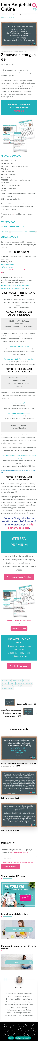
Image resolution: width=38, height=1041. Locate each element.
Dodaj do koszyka (19, 628)
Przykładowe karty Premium (19, 577)
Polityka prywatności (23, 1038)
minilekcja (17, 680)
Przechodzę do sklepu (19, 666)
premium (7, 686)
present (16, 686)
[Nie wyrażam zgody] (35, 1032)
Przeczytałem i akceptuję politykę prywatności (18, 863)
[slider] (34, 232)
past (12, 683)
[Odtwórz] (3, 232)
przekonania (27, 686)
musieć (27, 680)
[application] (19, 232)
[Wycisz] (30, 232)
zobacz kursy (19, 962)
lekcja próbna (19, 929)
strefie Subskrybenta (19, 852)
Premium (22, 51)
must (5, 683)
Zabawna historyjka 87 (10, 830)
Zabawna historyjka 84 (10, 798)
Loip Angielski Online (16, 7)
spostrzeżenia (8, 689)
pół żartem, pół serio (20, 526)
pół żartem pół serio (9, 51)
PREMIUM (19, 111)
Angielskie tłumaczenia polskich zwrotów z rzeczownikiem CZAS (18, 764)
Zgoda (11, 1038)
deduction (7, 680)
